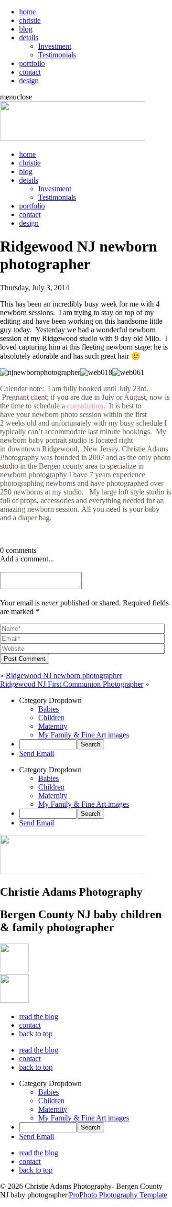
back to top (36, 1034)
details (28, 37)
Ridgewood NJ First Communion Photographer (71, 684)
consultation (85, 406)
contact (30, 72)
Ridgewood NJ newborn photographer (64, 675)
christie (30, 20)
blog (25, 29)
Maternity (52, 726)
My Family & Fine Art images (83, 735)
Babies (48, 709)
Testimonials (57, 55)
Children (51, 717)
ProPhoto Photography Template (118, 1195)
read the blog (38, 1016)
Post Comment (24, 658)
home (27, 12)
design (29, 81)
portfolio (32, 63)
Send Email (36, 753)
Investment (54, 46)
